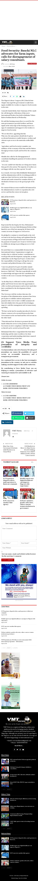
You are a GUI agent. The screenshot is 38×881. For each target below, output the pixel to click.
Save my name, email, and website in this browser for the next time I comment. (19, 555)
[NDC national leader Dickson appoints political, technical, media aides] (5, 761)
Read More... (19, 745)
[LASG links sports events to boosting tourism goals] (5, 823)
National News (32, 63)
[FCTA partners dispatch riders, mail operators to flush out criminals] (5, 202)
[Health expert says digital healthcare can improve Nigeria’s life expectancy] (5, 210)
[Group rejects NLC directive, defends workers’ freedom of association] (5, 776)
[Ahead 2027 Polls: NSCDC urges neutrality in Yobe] (5, 784)
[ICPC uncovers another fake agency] (5, 217)
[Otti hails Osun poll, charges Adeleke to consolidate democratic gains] (5, 769)
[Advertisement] (19, 20)
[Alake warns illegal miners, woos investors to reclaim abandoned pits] (5, 808)
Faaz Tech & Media (23, 878)
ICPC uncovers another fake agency (20, 215)
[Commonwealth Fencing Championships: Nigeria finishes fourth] (5, 816)
